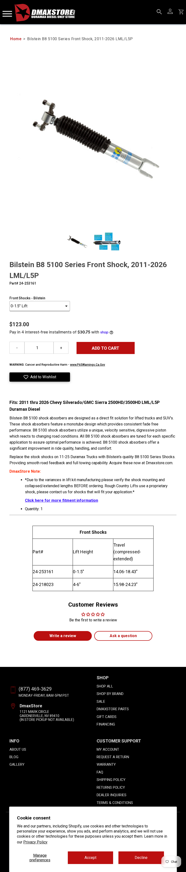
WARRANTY (106, 764)
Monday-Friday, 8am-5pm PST (44, 695)
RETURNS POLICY (111, 787)
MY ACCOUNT (108, 749)
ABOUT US (17, 749)
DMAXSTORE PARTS (113, 709)
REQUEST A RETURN (113, 757)
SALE (101, 701)
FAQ (100, 772)
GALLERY (16, 764)
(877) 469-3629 (35, 689)
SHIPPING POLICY (111, 780)
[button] (39, 377)
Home (15, 39)
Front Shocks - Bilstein (27, 298)
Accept (90, 857)
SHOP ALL (105, 686)
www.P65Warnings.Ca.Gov (87, 364)
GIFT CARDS (106, 717)
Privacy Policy (35, 842)
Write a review (62, 635)
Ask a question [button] (123, 635)
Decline (141, 857)
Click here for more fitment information (61, 500)
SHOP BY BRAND (110, 694)
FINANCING (106, 724)
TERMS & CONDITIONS (115, 803)
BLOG (13, 757)
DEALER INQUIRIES (111, 795)
